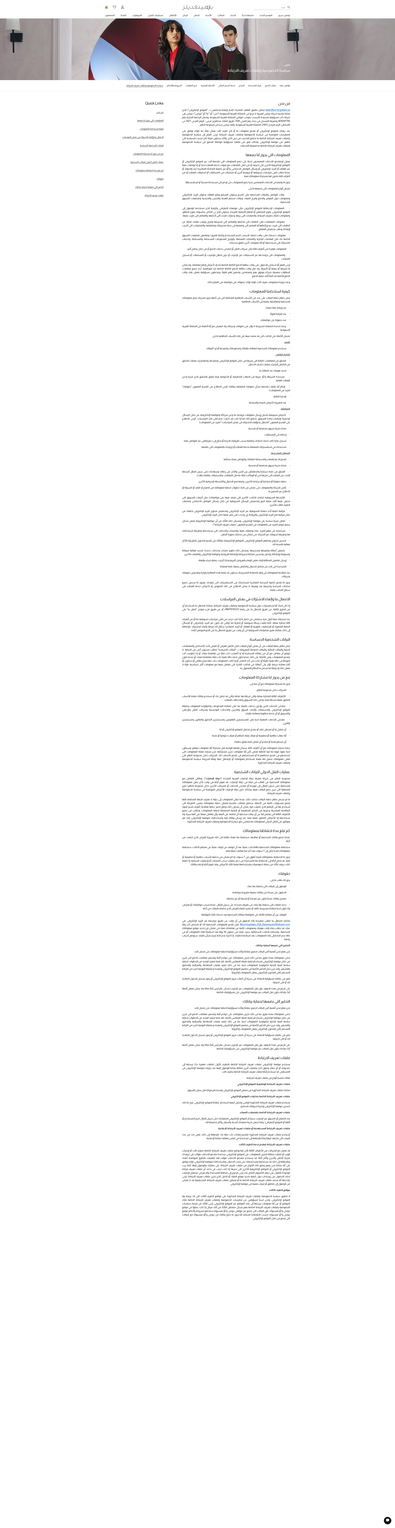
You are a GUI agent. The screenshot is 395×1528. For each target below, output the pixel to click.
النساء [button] (233, 15)
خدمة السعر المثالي (226, 85)
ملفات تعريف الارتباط (154, 195)
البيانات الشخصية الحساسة (152, 145)
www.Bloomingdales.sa (278, 110)
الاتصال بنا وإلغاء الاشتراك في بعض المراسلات (143, 137)
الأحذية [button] (208, 15)
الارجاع (241, 85)
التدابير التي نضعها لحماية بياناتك (149, 187)
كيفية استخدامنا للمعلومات (152, 129)
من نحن (160, 112)
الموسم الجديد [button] (266, 15)
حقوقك (160, 178)
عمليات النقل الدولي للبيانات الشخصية (147, 162)
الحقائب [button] (220, 15)
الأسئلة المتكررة (207, 85)
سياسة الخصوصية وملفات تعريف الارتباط (144, 85)
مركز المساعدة (254, 85)
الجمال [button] (197, 15)
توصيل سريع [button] (284, 15)
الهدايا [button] (123, 15)
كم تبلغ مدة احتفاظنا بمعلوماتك (149, 170)
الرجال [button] (185, 15)
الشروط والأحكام (174, 85)
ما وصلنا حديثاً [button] (248, 15)
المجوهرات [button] (137, 15)
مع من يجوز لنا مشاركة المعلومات (148, 153)
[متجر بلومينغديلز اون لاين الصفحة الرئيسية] (197, 7)
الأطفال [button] (172, 15)
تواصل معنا (285, 85)
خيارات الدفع (270, 85)
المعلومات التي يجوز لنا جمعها (150, 120)
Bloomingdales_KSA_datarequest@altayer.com (265, 924)
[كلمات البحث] (289, 7)
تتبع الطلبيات (191, 85)
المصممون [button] (110, 15)
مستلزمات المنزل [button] (155, 15)
